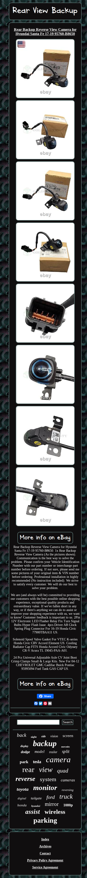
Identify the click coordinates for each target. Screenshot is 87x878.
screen (68, 736)
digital (22, 798)
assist (32, 811)
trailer (53, 752)
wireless (55, 811)
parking (45, 820)
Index (45, 839)
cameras (68, 780)
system (48, 779)
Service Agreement (45, 867)
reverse (25, 778)
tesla (37, 761)
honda (22, 805)
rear (28, 769)
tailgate (36, 798)
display (24, 746)
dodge (25, 752)
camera (58, 759)
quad (62, 771)
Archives (45, 846)
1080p (68, 805)
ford (50, 797)
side (43, 736)
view (45, 769)
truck (66, 796)
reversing (68, 790)
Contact (45, 853)
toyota (23, 789)
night (34, 736)
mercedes (65, 746)
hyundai (35, 805)
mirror (52, 804)
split (65, 751)
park (24, 761)
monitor (45, 787)
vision (54, 736)
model (40, 751)
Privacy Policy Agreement (45, 860)
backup (45, 743)
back (21, 735)
